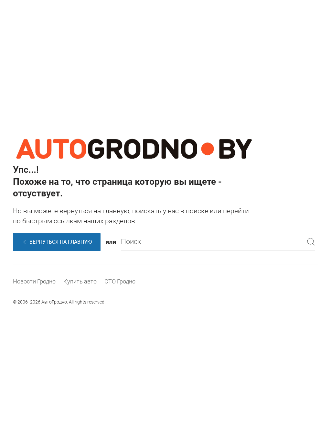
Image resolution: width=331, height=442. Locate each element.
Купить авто (80, 281)
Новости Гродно (34, 281)
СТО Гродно (119, 281)
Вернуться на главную (60, 242)
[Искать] (311, 242)
